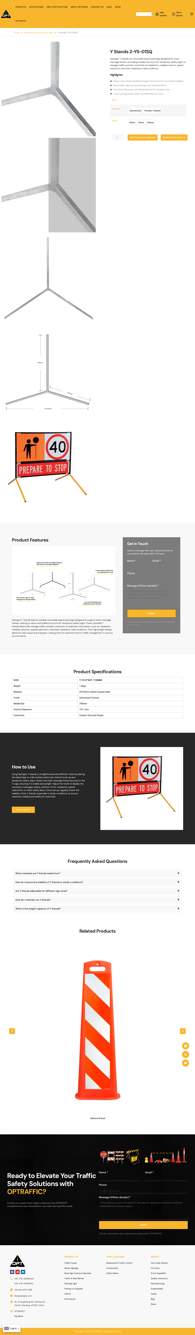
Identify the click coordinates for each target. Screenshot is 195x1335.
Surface (115, 109)
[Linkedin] (23, 1272)
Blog (109, 7)
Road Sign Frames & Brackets (38, 32)
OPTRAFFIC (20, 21)
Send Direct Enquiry (174, 137)
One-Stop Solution (57, 7)
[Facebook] (12, 1272)
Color (114, 121)
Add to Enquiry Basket (142, 137)
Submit (151, 613)
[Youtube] (17, 1272)
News (118, 7)
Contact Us (97, 7)
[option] (135, 110)
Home (17, 32)
